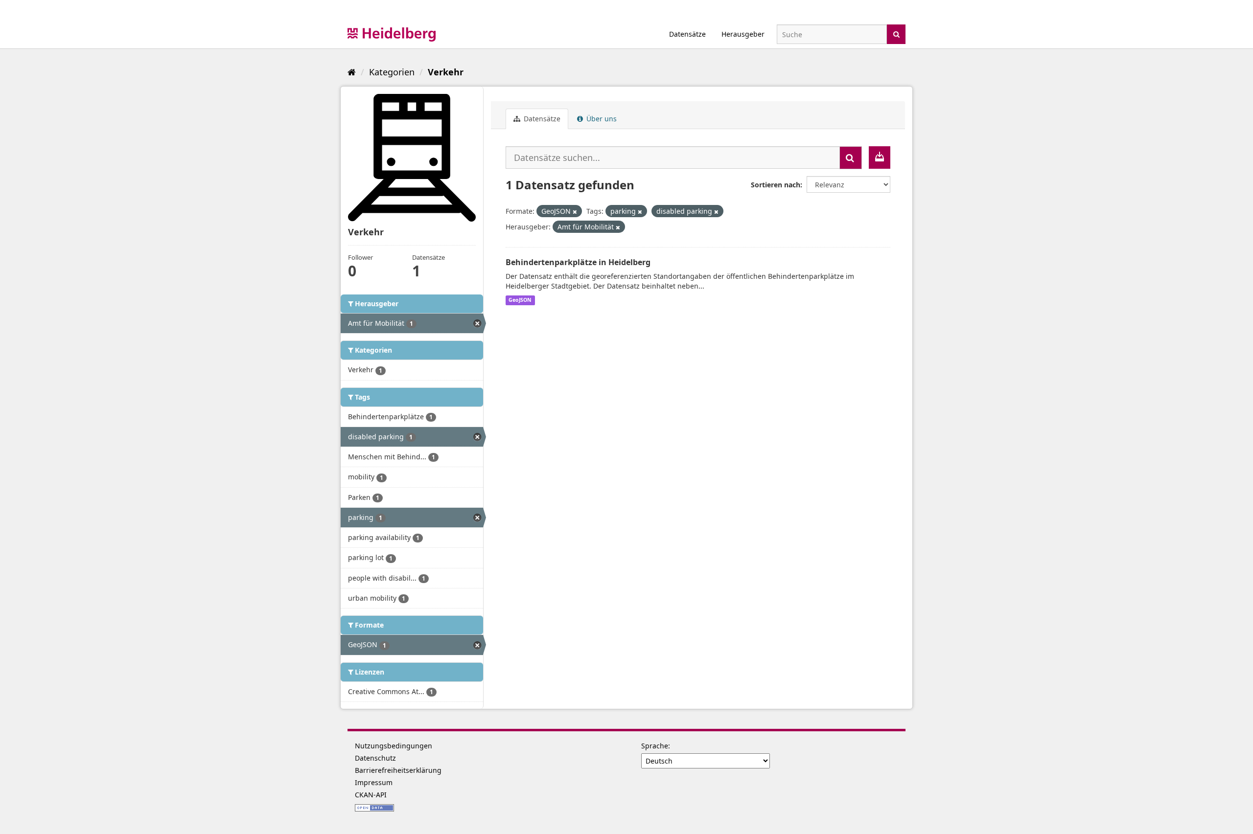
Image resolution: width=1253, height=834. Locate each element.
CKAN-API (371, 794)
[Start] (352, 72)
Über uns (600, 118)
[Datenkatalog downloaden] (879, 157)
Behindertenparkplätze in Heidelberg (578, 262)
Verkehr (446, 72)
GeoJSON (520, 300)
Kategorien (392, 72)
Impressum (374, 782)
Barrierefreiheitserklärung (398, 770)
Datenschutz (375, 758)
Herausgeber (743, 34)
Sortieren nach (775, 184)
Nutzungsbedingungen (393, 745)
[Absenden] (896, 33)
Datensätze (687, 34)
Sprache (654, 745)
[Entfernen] (575, 211)
